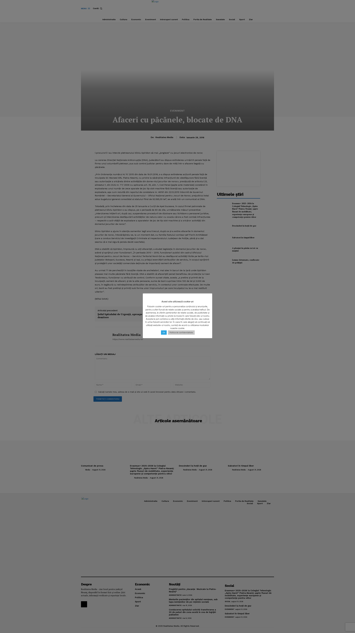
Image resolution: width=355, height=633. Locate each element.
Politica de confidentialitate (181, 332)
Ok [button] (164, 332)
